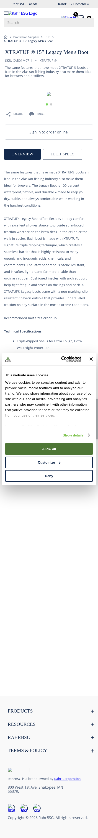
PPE (47, 37)
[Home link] (7, 37)
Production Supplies (26, 37)
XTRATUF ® (48, 60)
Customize (46, 462)
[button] (47, 104)
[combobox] (49, 22)
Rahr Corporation (67, 779)
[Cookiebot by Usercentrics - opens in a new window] (61, 359)
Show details (73, 435)
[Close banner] (91, 359)
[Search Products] (89, 23)
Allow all (49, 449)
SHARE (18, 114)
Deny (49, 476)
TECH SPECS (63, 154)
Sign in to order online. (49, 132)
